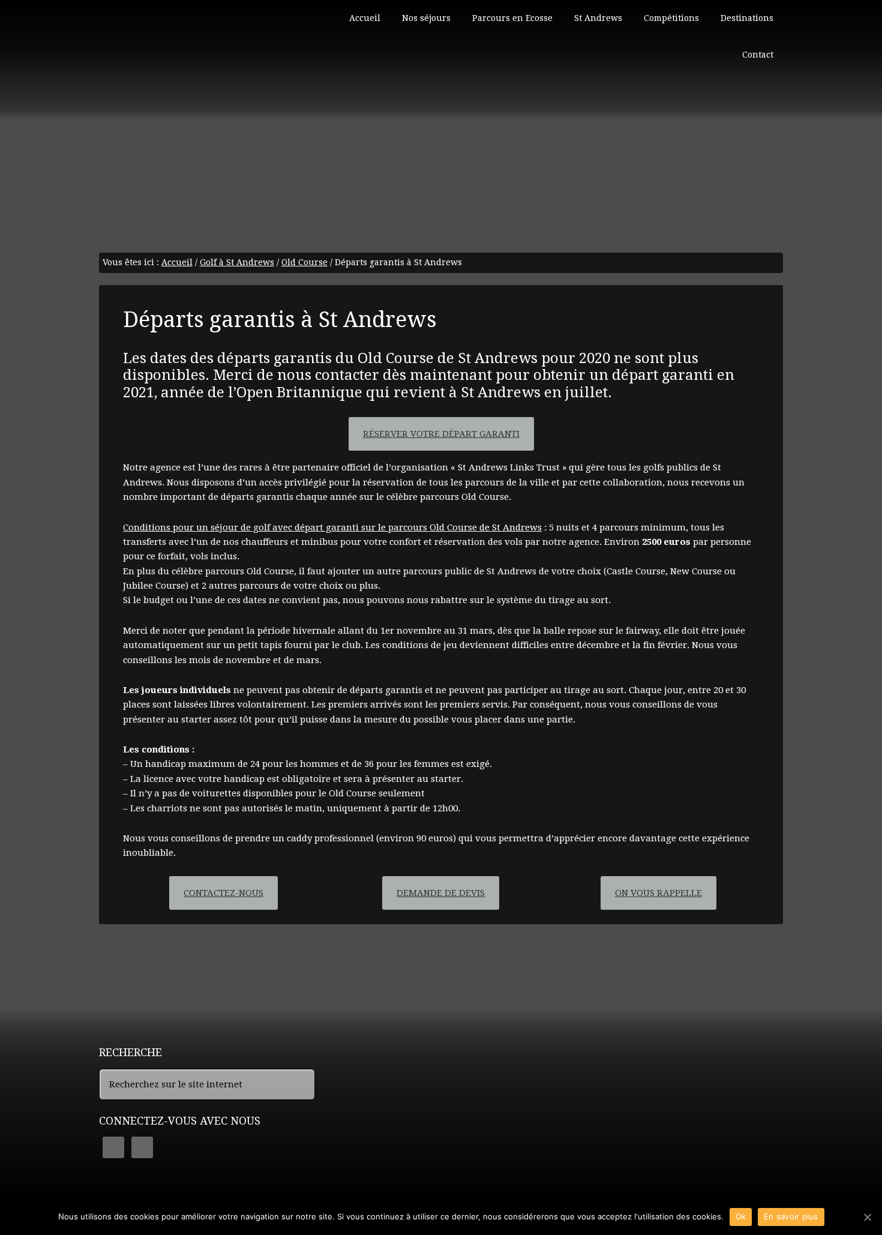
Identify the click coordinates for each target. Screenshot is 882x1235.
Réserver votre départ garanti (441, 433)
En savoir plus (791, 1216)
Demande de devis (441, 893)
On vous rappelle (658, 893)
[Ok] (867, 1217)
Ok (741, 1216)
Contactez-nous (223, 893)
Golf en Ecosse (189, 54)
